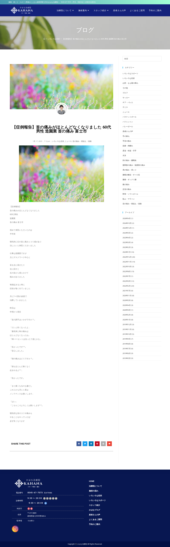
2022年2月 (127, 286)
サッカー (126, 97)
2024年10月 (127, 223)
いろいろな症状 (58, 141)
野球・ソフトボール (130, 194)
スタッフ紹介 (94, 505)
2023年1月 (127, 252)
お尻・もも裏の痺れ (130, 83)
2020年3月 (127, 310)
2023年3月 (127, 242)
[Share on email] (109, 443)
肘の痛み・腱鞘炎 (129, 160)
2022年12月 (127, 257)
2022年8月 (127, 271)
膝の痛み (126, 184)
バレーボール (128, 126)
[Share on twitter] (85, 443)
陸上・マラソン (129, 199)
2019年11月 (127, 329)
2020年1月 (127, 319)
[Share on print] (103, 443)
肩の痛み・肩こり (129, 170)
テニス (125, 107)
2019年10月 (127, 334)
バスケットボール (129, 117)
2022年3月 (127, 281)
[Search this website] (142, 58)
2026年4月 (127, 218)
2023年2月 (127, 247)
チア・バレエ (128, 102)
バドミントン (128, 122)
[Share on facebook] (78, 443)
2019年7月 (127, 348)
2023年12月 (127, 228)
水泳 (124, 155)
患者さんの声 (128, 131)
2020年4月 (127, 305)
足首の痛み (127, 189)
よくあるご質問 (95, 519)
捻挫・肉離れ (128, 146)
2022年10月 (127, 266)
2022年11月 (127, 262)
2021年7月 (127, 290)
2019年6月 (127, 353)
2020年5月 (127, 300)
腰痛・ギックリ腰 (129, 179)
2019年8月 (127, 344)
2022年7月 (127, 276)
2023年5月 (127, 233)
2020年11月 (127, 295)
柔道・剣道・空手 (129, 150)
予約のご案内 (94, 524)
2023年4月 (127, 237)
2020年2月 (127, 315)
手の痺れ (126, 136)
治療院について (95, 486)
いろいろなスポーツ (130, 73)
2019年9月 (127, 339)
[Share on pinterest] (97, 443)
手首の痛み (127, 141)
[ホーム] (44, 39)
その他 (125, 88)
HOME (91, 481)
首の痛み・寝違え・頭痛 (82, 141)
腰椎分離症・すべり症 (131, 175)
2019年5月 (127, 358)
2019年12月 (127, 324)
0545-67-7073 (66, 2)
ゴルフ (125, 92)
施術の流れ (93, 491)
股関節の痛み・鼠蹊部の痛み (134, 165)
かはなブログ (94, 510)
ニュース (68, 141)
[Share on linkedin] (91, 443)
